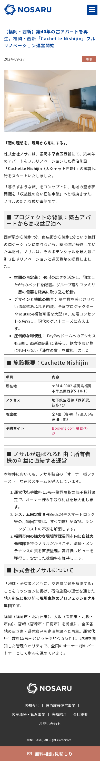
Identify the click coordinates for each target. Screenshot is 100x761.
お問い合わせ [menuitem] (50, 723)
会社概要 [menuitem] (80, 714)
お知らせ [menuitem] (31, 705)
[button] (92, 10)
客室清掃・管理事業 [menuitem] (28, 714)
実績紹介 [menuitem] (59, 714)
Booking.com (63, 428)
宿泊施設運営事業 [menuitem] (60, 705)
